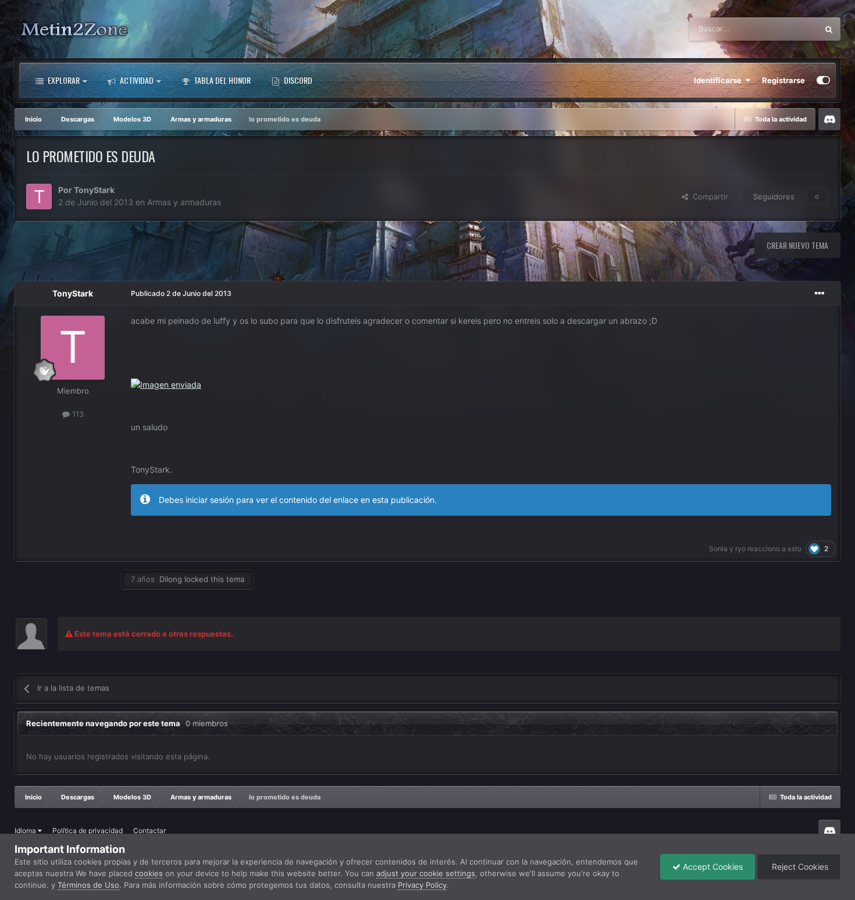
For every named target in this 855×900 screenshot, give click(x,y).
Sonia (718, 548)
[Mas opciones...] (819, 294)
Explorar (63, 80)
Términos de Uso (88, 885)
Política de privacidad (87, 830)
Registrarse (783, 80)
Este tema (785, 28)
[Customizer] (823, 80)
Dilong (170, 579)
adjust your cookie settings (425, 873)
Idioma (26, 830)
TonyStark (94, 190)
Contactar (149, 830)
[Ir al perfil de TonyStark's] (39, 196)
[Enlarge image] (166, 384)
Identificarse (719, 80)
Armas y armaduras (184, 202)
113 (77, 414)
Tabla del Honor (221, 80)
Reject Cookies (799, 867)
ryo (740, 548)
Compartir (708, 196)
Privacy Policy (422, 885)
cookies (149, 873)
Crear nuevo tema (797, 245)
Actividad (136, 80)
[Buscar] (828, 29)
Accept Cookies (712, 867)
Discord (297, 80)
